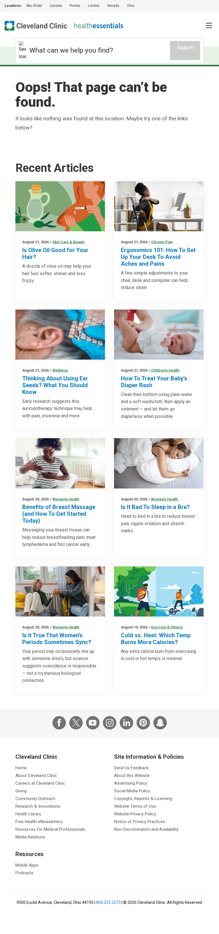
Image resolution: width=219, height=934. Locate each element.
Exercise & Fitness (167, 627)
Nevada (113, 6)
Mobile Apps (26, 865)
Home (21, 767)
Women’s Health (65, 499)
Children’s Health (165, 370)
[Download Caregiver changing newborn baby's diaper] (159, 335)
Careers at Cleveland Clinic (40, 783)
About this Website (132, 775)
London (94, 6)
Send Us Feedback (131, 767)
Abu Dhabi (34, 6)
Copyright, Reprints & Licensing (143, 798)
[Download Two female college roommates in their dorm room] (60, 591)
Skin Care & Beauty (68, 242)
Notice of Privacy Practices (139, 821)
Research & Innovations (37, 806)
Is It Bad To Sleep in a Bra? (155, 507)
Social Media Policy (132, 790)
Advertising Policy (130, 783)
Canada (56, 6)
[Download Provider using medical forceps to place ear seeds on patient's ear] (60, 335)
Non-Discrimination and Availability (146, 829)
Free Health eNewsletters (39, 821)
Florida (75, 6)
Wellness (60, 370)
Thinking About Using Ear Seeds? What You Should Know (55, 385)
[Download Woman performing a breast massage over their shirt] (60, 463)
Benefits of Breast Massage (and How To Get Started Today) (58, 514)
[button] (209, 25)
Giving (21, 790)
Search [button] (185, 48)
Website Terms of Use (135, 806)
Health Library (28, 814)
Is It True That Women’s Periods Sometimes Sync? (56, 639)
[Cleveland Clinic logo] (36, 26)
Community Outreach (35, 798)
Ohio (130, 6)
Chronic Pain (162, 242)
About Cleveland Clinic (36, 775)
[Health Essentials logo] (98, 26)
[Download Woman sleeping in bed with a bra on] (159, 463)
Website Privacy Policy (135, 814)
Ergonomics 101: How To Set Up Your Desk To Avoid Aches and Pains (158, 257)
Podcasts (24, 872)
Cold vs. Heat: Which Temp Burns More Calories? (155, 639)
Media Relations (30, 837)
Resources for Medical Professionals (50, 829)
